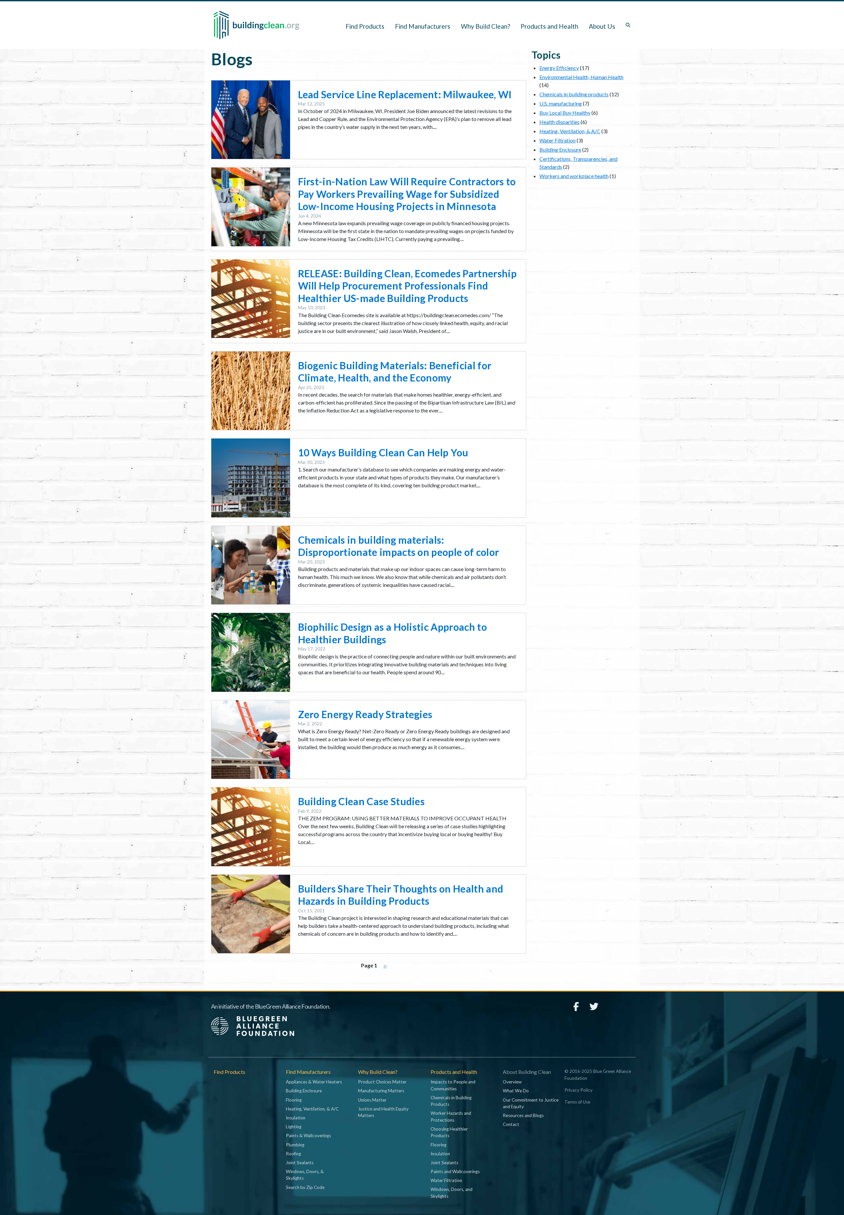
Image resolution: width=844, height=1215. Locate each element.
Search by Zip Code (305, 1187)
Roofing (293, 1153)
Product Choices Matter (382, 1081)
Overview (512, 1081)
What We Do (516, 1090)
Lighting (293, 1126)
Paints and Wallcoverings (455, 1171)
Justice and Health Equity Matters (383, 1112)
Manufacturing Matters (381, 1090)
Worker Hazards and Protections (451, 1116)
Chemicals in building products (574, 94)
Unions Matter (372, 1100)
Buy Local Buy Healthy (564, 112)
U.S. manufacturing (560, 103)
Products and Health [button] (549, 26)
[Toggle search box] (628, 25)
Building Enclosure (560, 149)
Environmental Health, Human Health (581, 77)
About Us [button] (602, 26)
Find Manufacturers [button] (422, 26)
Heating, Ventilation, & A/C (569, 131)
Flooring (294, 1100)
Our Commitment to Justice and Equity (530, 1103)
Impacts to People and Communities (453, 1085)
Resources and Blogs (523, 1115)
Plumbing (295, 1144)
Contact (511, 1124)
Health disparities (559, 122)
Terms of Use (577, 1102)
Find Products (365, 26)
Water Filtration (557, 140)
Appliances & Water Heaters (314, 1081)
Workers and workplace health (574, 176)
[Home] (256, 25)
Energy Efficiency (559, 68)
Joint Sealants (300, 1162)
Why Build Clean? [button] (485, 26)
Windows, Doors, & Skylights (305, 1175)
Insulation (295, 1117)
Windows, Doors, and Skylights (451, 1193)
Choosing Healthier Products (449, 1132)
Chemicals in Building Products (451, 1101)
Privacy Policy (578, 1090)
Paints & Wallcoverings (308, 1135)
